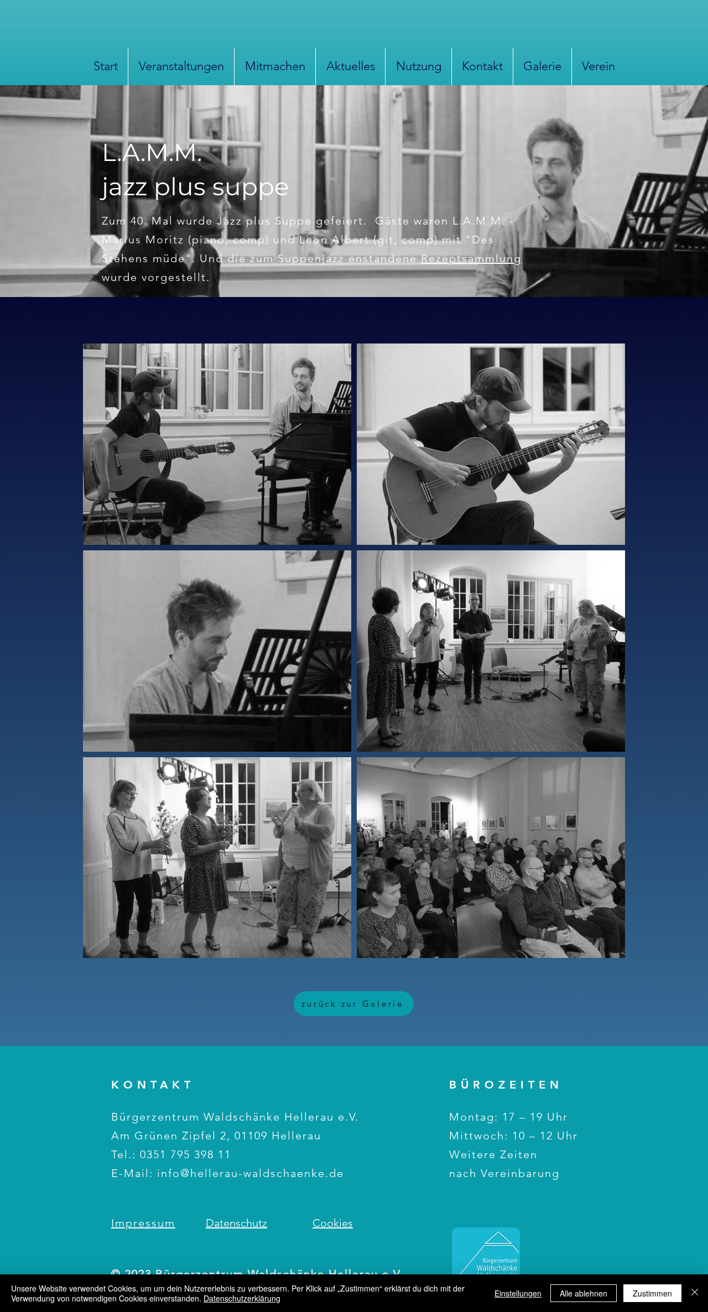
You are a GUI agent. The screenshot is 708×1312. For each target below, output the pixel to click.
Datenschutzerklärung (242, 1298)
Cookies (333, 1223)
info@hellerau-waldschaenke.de (250, 1173)
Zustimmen (652, 1293)
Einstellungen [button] (518, 1293)
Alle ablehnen (583, 1293)
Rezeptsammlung (471, 258)
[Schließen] (694, 1293)
